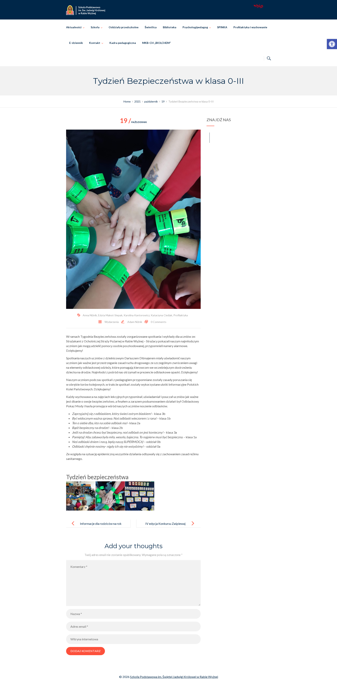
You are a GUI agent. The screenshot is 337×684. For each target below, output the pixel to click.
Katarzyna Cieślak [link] (161, 315)
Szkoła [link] (95, 27)
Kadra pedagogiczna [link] (122, 42)
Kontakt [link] (94, 42)
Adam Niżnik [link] (134, 321)
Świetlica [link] (151, 27)
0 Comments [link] (158, 321)
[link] (332, 44)
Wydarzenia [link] (112, 321)
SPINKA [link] (222, 27)
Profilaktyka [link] (180, 315)
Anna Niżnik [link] (90, 315)
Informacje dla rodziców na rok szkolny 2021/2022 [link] (100, 527)
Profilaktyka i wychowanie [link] (250, 27)
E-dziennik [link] (76, 42)
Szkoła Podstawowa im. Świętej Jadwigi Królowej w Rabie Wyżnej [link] (174, 677)
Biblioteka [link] (169, 27)
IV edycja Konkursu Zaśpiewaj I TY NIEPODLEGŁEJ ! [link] (165, 527)
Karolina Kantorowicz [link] (137, 315)
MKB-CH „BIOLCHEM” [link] (156, 42)
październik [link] (133, 122)
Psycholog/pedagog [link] (195, 27)
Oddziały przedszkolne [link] (123, 27)
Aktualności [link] (74, 27)
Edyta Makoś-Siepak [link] (110, 315)
